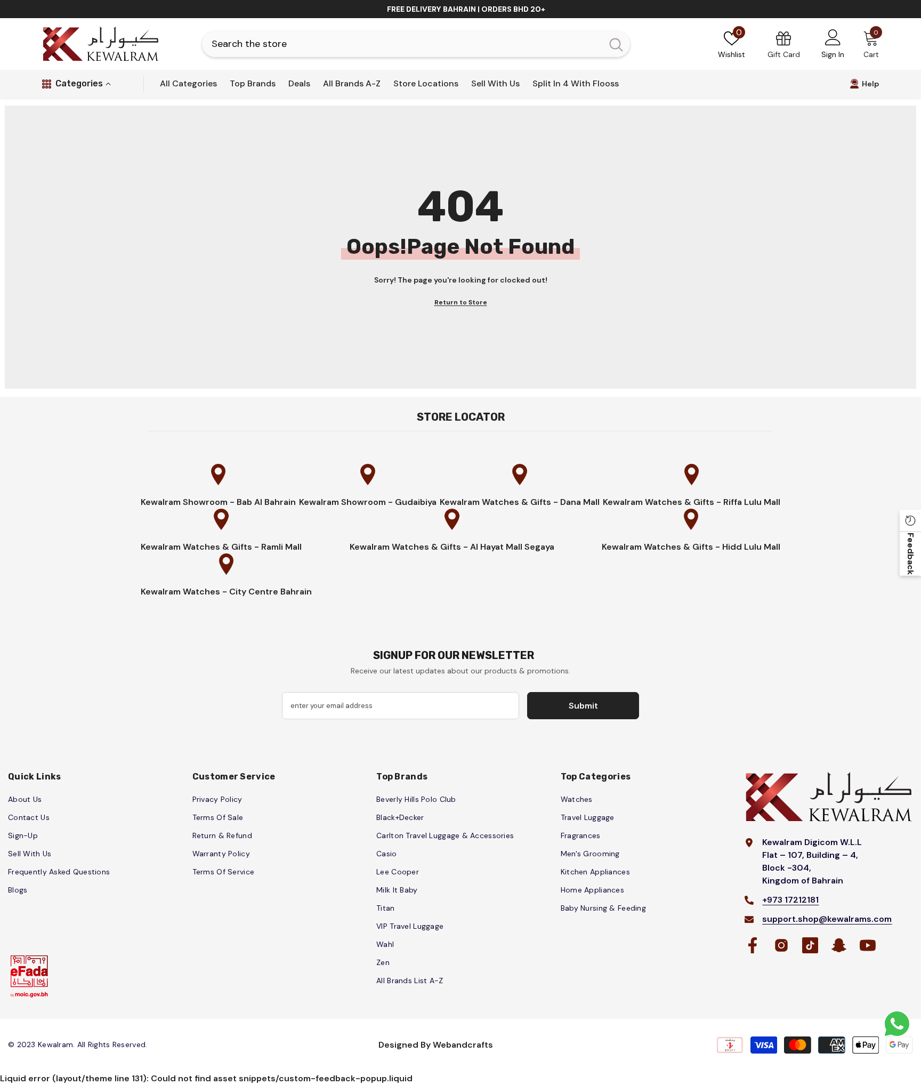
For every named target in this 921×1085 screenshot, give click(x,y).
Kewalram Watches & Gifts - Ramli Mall (221, 546)
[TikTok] (810, 945)
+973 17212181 (790, 899)
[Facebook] (753, 945)
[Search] (416, 44)
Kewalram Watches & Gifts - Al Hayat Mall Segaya (452, 546)
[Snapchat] (839, 945)
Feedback (910, 554)
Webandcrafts (463, 1044)
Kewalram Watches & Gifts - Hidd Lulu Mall (691, 546)
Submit (583, 705)
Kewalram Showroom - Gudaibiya (368, 502)
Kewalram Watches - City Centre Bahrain (226, 591)
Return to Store (460, 302)
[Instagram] (781, 945)
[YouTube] (868, 945)
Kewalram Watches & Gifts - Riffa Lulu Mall (691, 502)
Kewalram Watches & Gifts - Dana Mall (520, 502)
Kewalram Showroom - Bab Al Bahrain (218, 502)
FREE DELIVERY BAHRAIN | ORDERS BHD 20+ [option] (466, 9)
